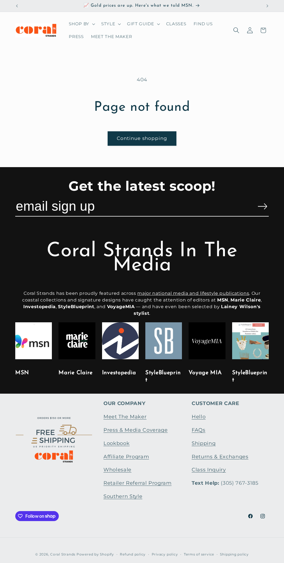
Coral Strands (62, 554)
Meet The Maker (124, 416)
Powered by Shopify (95, 554)
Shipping (203, 443)
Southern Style (122, 496)
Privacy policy (165, 554)
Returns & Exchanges (220, 456)
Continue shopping (142, 138)
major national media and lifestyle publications (193, 293)
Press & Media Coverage (135, 430)
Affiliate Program (126, 456)
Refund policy (133, 554)
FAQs (199, 430)
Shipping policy (234, 554)
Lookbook (116, 443)
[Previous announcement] (17, 6)
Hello (199, 416)
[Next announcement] (267, 6)
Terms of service (199, 554)
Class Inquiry (209, 469)
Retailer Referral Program (137, 483)
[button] (81, 23)
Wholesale (117, 469)
